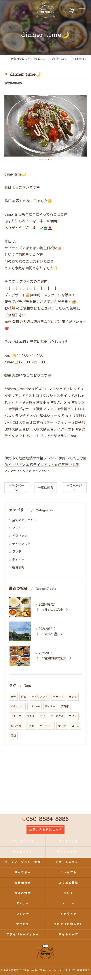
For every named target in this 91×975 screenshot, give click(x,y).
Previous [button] (8, 127)
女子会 (62, 725)
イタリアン (24, 470)
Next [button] (82, 127)
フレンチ (10, 470)
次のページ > (74, 487)
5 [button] (51, 159)
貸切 (13, 735)
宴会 (13, 696)
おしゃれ (16, 725)
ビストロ (16, 716)
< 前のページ (16, 487)
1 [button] (40, 159)
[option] (45, 125)
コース (75, 725)
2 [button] (43, 159)
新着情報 (18, 567)
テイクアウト (41, 470)
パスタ (30, 716)
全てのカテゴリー (24, 520)
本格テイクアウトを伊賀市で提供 (52, 465)
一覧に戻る (45, 487)
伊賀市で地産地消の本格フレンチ (30, 458)
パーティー (46, 725)
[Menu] (82, 10)
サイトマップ (68, 934)
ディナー (18, 559)
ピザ (42, 716)
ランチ (16, 551)
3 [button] (45, 159)
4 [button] (48, 159)
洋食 (24, 696)
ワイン (73, 716)
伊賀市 (65, 706)
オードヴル (57, 716)
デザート (58, 696)
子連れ (30, 725)
